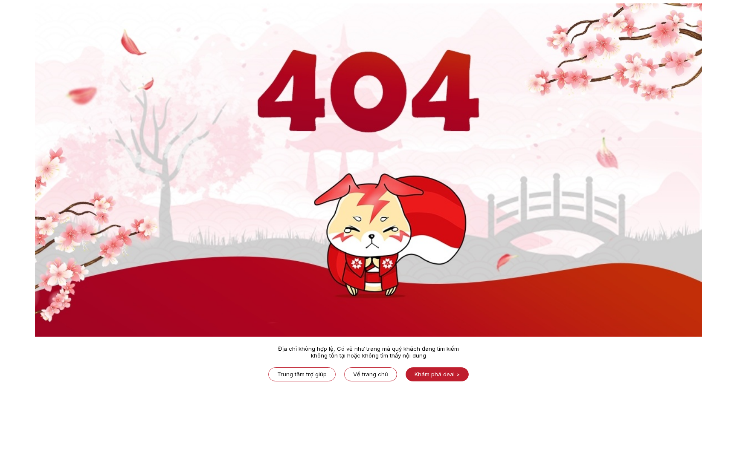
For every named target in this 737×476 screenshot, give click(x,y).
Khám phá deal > (437, 374)
